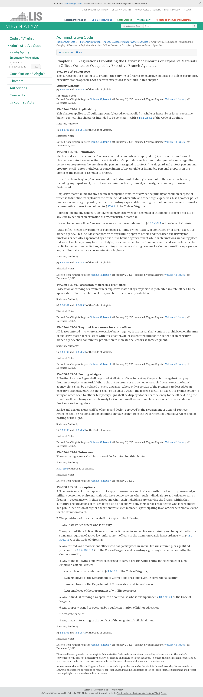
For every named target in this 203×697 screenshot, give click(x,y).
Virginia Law (143, 19)
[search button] (194, 26)
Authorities (18, 88)
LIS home (157, 10)
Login (189, 10)
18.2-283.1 (165, 597)
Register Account (173, 10)
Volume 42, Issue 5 (175, 99)
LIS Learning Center (72, 3)
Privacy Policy (142, 10)
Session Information (75, 19)
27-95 (111, 206)
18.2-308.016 (85, 550)
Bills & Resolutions (102, 19)
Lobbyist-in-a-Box (101, 690)
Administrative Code (25, 45)
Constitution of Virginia (27, 73)
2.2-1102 (64, 89)
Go (36, 67)
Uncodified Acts (22, 102)
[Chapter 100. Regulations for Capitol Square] (60, 52)
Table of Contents (65, 41)
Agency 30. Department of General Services (126, 41)
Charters (16, 81)
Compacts (17, 95)
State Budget (124, 19)
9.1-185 (112, 571)
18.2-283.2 (80, 89)
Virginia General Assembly (95, 10)
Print (80, 52)
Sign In (164, 693)
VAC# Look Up (16, 62)
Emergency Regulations (24, 57)
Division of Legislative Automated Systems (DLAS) (138, 693)
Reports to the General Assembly (173, 19)
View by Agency (19, 52)
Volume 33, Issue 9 (100, 99)
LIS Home (88, 690)
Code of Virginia (22, 38)
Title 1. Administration (89, 41)
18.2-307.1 (154, 223)
